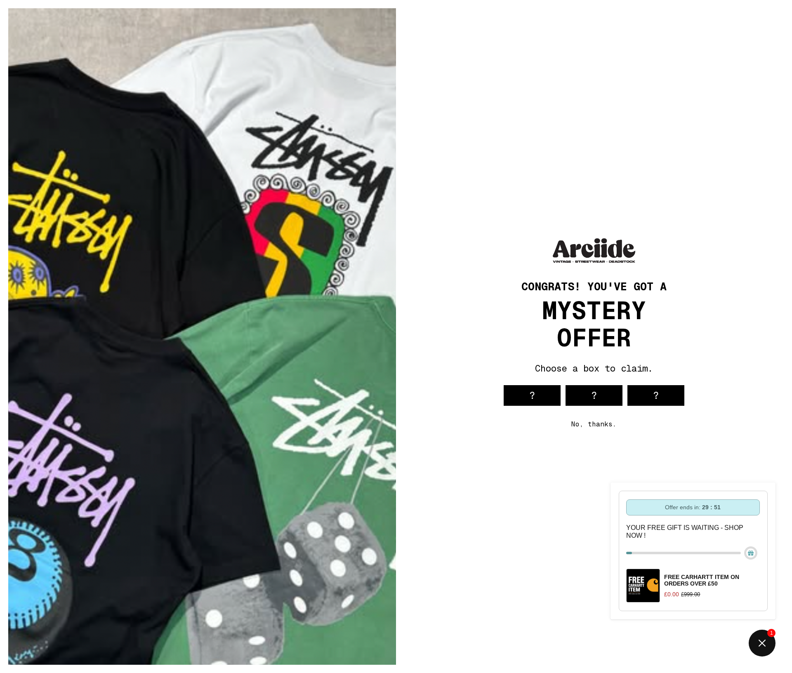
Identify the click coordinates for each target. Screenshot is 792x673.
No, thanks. (594, 424)
